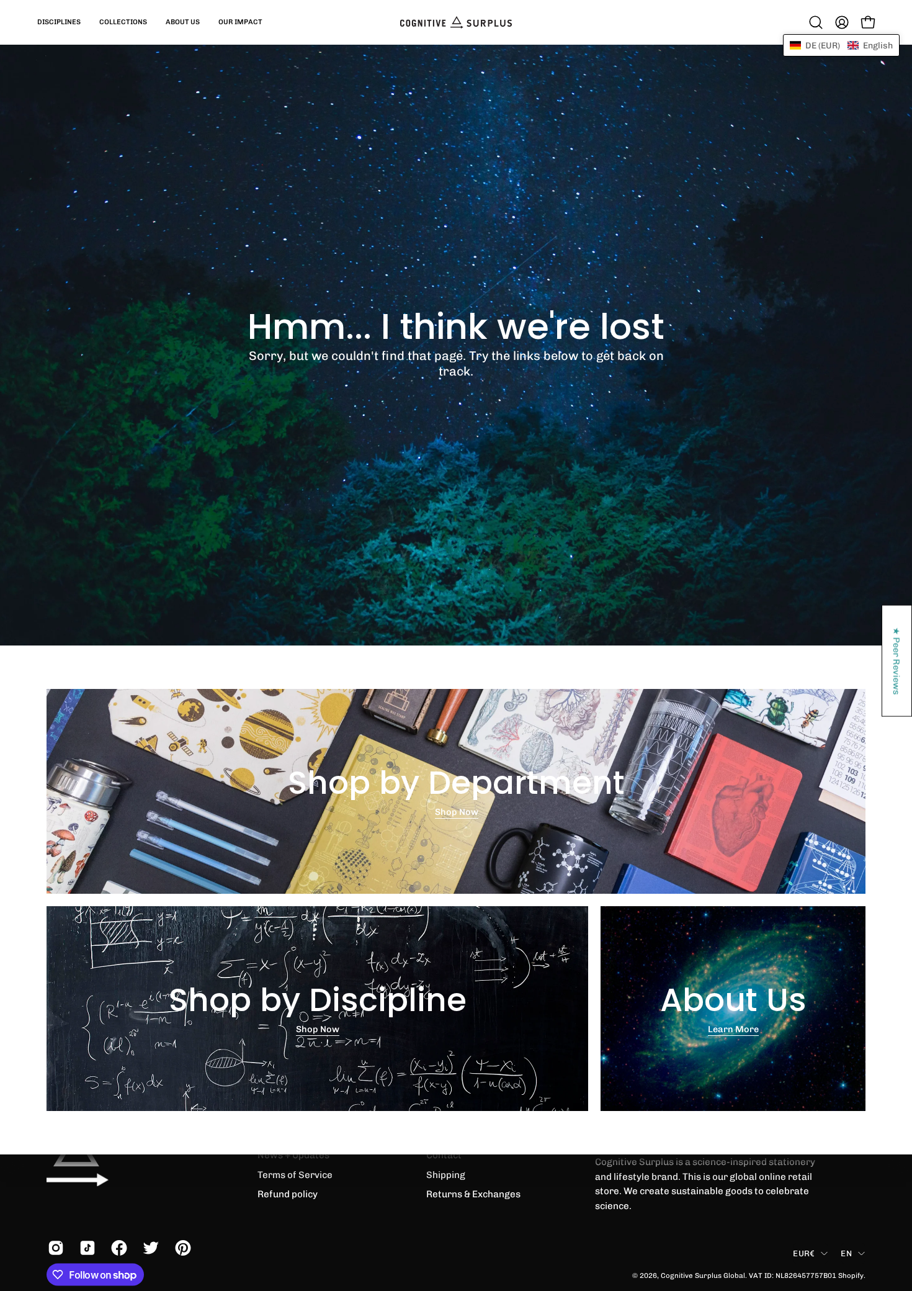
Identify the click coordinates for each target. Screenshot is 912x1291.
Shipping (445, 1174)
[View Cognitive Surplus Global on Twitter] (149, 1248)
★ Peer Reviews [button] (897, 661)
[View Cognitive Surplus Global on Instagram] (54, 1248)
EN (846, 1253)
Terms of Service (295, 1174)
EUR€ (804, 1253)
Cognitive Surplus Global (703, 1275)
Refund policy (287, 1194)
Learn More (733, 1029)
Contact (444, 1155)
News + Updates (293, 1155)
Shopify (851, 1275)
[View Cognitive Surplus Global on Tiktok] (86, 1248)
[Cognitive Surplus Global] (456, 22)
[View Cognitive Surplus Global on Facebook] (117, 1248)
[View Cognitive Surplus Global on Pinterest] (181, 1248)
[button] (59, 22)
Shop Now (456, 812)
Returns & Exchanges (473, 1194)
